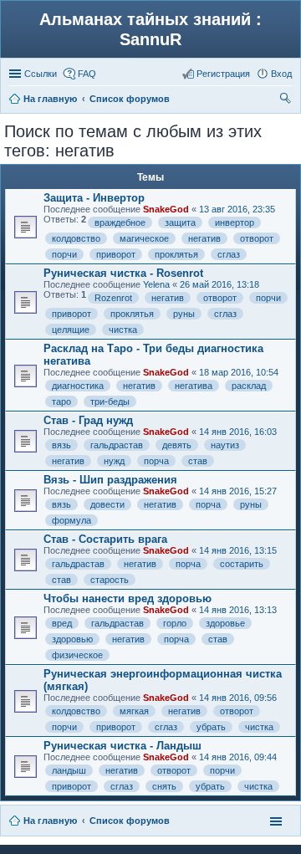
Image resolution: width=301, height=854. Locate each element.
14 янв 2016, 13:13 (238, 610)
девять (176, 445)
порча (156, 461)
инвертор (234, 222)
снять (164, 786)
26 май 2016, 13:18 (219, 284)
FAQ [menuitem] (87, 74)
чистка (123, 330)
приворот (115, 254)
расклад (249, 386)
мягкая (134, 711)
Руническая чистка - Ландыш (122, 745)
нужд (114, 461)
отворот (256, 238)
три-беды (110, 401)
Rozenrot (113, 298)
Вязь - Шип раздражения (110, 479)
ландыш (69, 770)
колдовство (76, 238)
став (197, 461)
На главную (50, 821)
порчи (64, 254)
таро (61, 401)
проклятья (176, 254)
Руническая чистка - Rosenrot (123, 273)
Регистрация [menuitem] (223, 74)
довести (107, 504)
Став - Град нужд (88, 420)
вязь (61, 445)
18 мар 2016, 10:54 (238, 372)
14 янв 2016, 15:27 (238, 491)
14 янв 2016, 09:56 (238, 698)
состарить (241, 564)
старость (109, 580)
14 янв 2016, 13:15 (238, 550)
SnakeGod (166, 209)
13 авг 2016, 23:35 (237, 209)
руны (184, 314)
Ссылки (40, 74)
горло (174, 623)
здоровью (72, 639)
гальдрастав (116, 445)
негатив (204, 238)
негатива (193, 386)
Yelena (156, 284)
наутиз (225, 445)
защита (180, 222)
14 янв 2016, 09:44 (238, 757)
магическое (144, 238)
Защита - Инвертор (94, 198)
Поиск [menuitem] (287, 100)
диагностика (78, 386)
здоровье (225, 623)
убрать (211, 727)
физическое (77, 655)
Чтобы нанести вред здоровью (127, 598)
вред (62, 623)
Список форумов (129, 821)
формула (71, 520)
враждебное (119, 222)
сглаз (228, 254)
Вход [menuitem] (281, 74)
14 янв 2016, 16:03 (238, 432)
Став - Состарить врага (105, 539)
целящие (70, 330)
